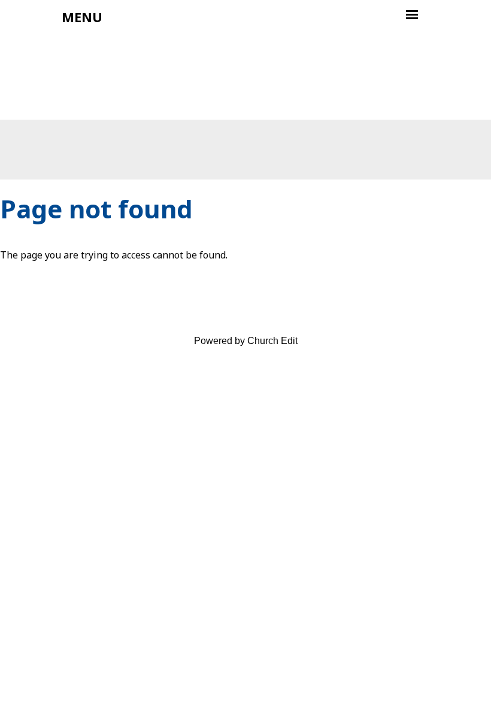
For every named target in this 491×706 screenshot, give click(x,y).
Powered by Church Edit (246, 341)
